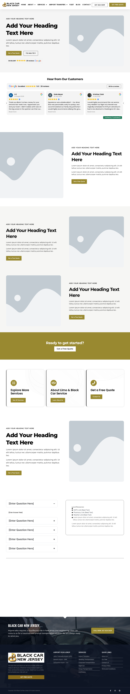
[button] (24, 61)
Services (41, 4)
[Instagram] (115, 690)
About (30, 4)
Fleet (71, 4)
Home (23, 4)
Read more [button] (12, 112)
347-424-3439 (100, 5)
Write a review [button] (114, 86)
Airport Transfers (57, 4)
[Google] (119, 690)
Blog (78, 4)
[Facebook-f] (110, 690)
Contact (86, 4)
